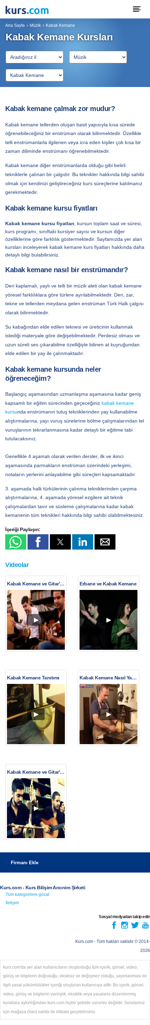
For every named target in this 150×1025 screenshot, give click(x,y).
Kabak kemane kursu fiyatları (51, 208)
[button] (15, 542)
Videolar (17, 564)
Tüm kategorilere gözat (27, 894)
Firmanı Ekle (24, 862)
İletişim (12, 902)
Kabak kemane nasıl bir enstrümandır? (66, 270)
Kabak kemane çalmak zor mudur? (60, 108)
